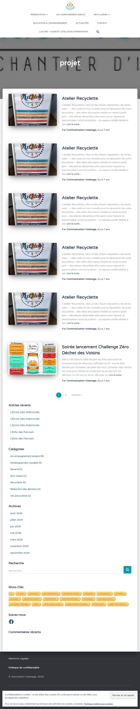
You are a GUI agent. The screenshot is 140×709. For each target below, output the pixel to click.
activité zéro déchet (71, 593)
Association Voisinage (19, 604)
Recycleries (101, 14)
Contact (102, 23)
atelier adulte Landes (52, 604)
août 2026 (16, 513)
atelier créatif (98, 604)
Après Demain (50, 599)
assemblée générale (70, 599)
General (14, 469)
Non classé (16, 475)
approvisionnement (31, 599)
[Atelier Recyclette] (33, 110)
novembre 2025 (19, 546)
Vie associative (18, 495)
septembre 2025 (20, 552)
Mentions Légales (19, 658)
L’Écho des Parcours (22, 432)
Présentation (38, 14)
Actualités (82, 23)
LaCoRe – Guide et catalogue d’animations (63, 31)
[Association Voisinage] (70, 6)
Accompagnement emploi (70, 14)
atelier (36, 604)
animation (119, 593)
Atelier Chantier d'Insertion (77, 604)
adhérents (89, 593)
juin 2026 (15, 526)
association (88, 599)
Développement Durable (24, 462)
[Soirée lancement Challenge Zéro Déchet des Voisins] (33, 358)
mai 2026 (15, 533)
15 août (20, 593)
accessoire (33, 593)
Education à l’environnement (50, 23)
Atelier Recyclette (80, 98)
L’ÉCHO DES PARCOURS (24, 412)
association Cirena (105, 599)
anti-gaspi (14, 599)
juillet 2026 (16, 519)
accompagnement (51, 593)
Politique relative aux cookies (98, 704)
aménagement (104, 593)
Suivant (76, 395)
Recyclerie (16, 482)
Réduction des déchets (23, 489)
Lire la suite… (74, 124)
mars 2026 (16, 539)
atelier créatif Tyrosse (117, 604)
